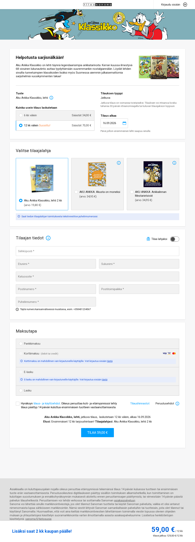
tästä (110, 361)
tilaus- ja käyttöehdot (47, 403)
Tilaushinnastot (139, 403)
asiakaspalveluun (124, 500)
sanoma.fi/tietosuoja (38, 519)
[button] (174, 4)
